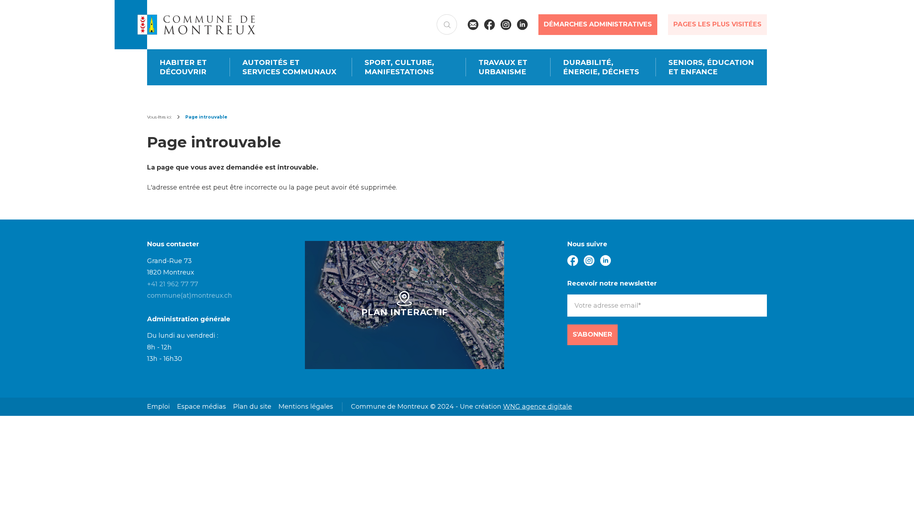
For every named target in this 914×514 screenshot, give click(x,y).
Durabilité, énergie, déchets (601, 67)
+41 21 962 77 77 (172, 284)
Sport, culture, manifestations (399, 67)
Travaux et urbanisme (502, 67)
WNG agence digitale (537, 406)
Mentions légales (305, 406)
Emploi (158, 406)
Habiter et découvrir (183, 67)
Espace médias (201, 406)
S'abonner (592, 334)
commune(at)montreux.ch (189, 295)
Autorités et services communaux (289, 67)
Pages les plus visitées (717, 24)
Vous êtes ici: (159, 117)
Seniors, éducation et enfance (711, 67)
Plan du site (252, 406)
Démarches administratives (598, 24)
